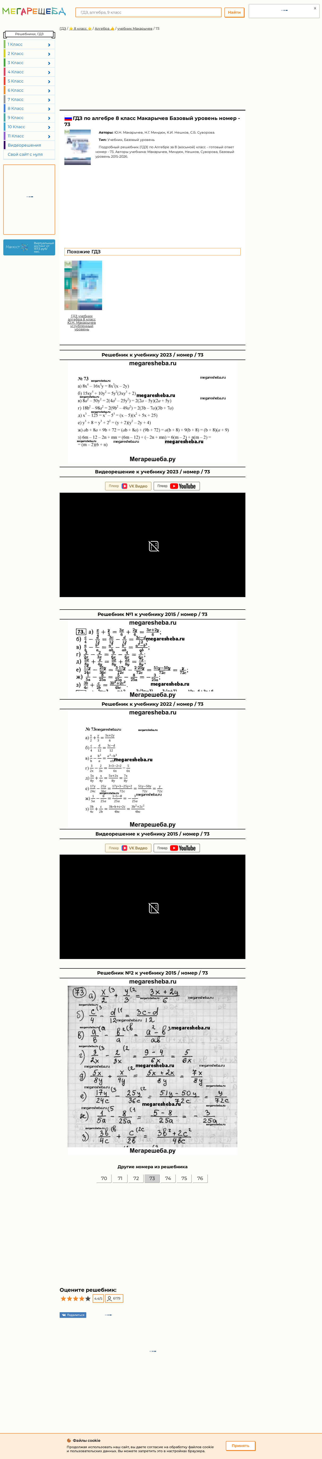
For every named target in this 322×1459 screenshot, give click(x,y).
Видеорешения (24, 145)
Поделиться (75, 1315)
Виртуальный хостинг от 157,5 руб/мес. (43, 247)
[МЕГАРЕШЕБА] (34, 11)
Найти (234, 12)
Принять (240, 1445)
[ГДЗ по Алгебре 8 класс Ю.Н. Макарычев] (77, 147)
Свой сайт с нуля (25, 154)
